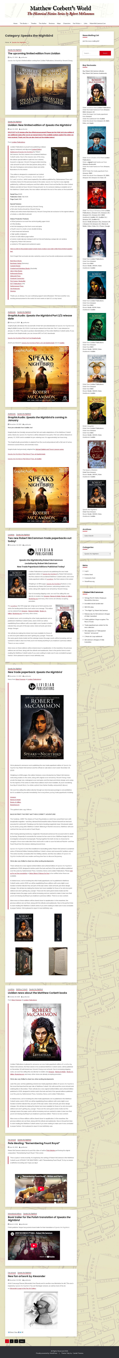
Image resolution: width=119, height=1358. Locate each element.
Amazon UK (90, 112)
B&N (84, 112)
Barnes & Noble (55, 596)
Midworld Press (15, 276)
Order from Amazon (89, 472)
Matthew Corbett (21, 989)
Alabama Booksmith (89, 164)
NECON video (89, 607)
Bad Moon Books (16, 261)
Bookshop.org (33, 599)
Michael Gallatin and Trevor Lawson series (50, 449)
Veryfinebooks (15, 288)
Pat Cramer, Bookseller (17, 281)
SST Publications (15, 283)
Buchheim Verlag (15, 263)
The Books (23, 23)
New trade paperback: (35, 672)
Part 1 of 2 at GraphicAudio (38, 343)
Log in (87, 571)
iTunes (102, 226)
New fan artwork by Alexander (26, 1276)
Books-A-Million (66, 596)
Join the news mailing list (91, 41)
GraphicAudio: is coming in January (37, 419)
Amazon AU (96, 215)
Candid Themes (78, 1353)
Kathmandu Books (16, 273)
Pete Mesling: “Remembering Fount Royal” (34, 1143)
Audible (61, 343)
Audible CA (102, 217)
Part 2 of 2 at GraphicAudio (24, 338)
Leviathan (11, 534)
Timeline (33, 23)
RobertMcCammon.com (98, 23)
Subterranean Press (16, 286)
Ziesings (13, 291)
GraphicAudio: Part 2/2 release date (40, 317)
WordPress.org (89, 581)
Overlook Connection (17, 278)
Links (85, 23)
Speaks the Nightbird (14, 50)
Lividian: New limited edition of (39, 125)
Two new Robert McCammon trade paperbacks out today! (39, 539)
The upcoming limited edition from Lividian (34, 53)
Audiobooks (12, 312)
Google (107, 226)
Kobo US (103, 178)
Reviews (52, 23)
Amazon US (101, 121)
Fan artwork (12, 1140)
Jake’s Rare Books (16, 271)
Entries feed (89, 574)
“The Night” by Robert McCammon (96, 610)
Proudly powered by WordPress (47, 1353)
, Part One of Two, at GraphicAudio (26, 454)
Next (22, 1341)
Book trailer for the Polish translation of (39, 1219)
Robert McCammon (93, 592)
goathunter (23, 57)
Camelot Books (15, 266)
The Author (42, 23)
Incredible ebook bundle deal (94, 603)
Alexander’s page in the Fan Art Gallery (23, 1288)
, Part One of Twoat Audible (24, 459)
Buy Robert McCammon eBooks (93, 71)
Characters (66, 23)
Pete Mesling (50, 1150)
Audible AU (95, 219)
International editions (14, 1213)
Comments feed (90, 578)
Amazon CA (95, 178)
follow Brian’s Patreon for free (39, 873)
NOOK (95, 266)
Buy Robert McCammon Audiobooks (95, 73)
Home (15, 23)
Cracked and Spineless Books (20, 268)
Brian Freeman (20, 679)
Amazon (47, 596)
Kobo (84, 123)
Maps (59, 23)
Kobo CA (95, 226)
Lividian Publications (18, 142)
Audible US (94, 217)
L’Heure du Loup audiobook (93, 636)
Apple (92, 123)
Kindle (89, 266)
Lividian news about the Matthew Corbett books (37, 993)
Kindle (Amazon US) (94, 222)
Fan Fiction (76, 23)
